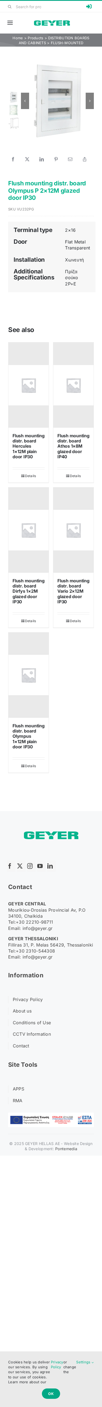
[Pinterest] (56, 159)
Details (30, 476)
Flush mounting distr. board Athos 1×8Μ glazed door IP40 (73, 446)
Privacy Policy (57, 1364)
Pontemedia (66, 1148)
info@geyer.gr (38, 928)
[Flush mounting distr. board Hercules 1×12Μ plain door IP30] (28, 385)
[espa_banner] (51, 1115)
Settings (83, 1362)
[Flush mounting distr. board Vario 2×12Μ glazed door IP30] (73, 530)
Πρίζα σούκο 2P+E (71, 278)
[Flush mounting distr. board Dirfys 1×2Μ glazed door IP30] (28, 530)
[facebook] (11, 866)
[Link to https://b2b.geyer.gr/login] (89, 6)
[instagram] (31, 866)
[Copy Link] (84, 159)
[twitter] (21, 866)
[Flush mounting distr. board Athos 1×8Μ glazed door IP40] (73, 385)
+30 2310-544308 (35, 951)
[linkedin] (51, 866)
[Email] (70, 159)
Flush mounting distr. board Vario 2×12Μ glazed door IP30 (73, 591)
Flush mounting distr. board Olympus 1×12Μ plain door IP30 (29, 736)
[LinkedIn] (42, 159)
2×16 (70, 230)
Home (18, 38)
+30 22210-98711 (34, 922)
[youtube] (41, 866)
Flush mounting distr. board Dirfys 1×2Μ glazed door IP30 (29, 591)
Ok (51, 1393)
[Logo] (52, 23)
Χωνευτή (74, 260)
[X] (27, 159)
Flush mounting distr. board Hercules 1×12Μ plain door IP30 (29, 446)
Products (35, 38)
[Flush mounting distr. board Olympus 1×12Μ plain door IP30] (28, 675)
